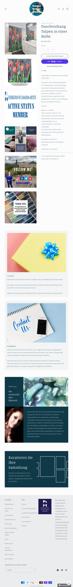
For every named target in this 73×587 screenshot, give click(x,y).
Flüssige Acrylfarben (8, 549)
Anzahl (43, 45)
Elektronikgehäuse (11, 528)
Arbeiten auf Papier (9, 510)
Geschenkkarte (26, 521)
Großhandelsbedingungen (30, 513)
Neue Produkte (9, 554)
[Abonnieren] (34, 570)
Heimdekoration (10, 519)
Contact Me (65, 585)
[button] (6, 9)
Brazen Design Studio (38, 586)
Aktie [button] (45, 70)
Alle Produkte (9, 559)
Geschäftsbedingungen (29, 508)
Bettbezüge (8, 524)
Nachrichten (26, 517)
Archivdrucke (9, 515)
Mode (6, 539)
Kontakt (24, 526)
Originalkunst (9, 504)
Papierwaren (9, 543)
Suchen (24, 504)
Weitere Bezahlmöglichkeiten (55, 66)
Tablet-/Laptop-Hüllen (9, 534)
